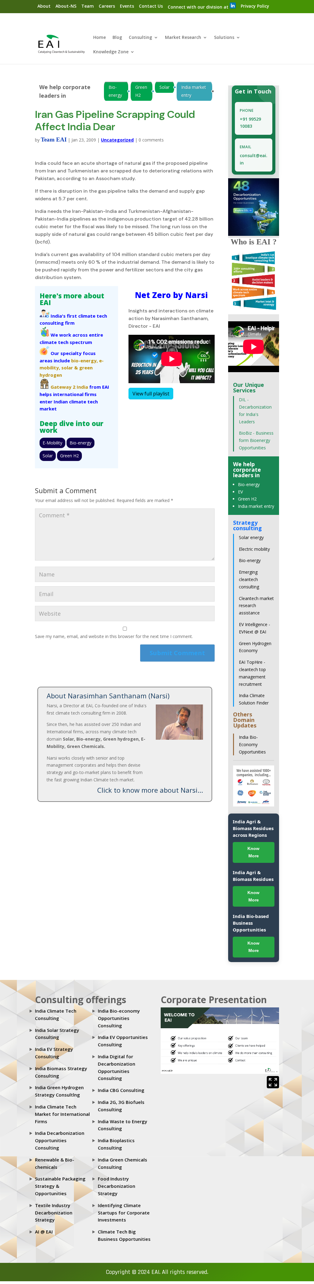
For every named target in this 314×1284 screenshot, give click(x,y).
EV (240, 492)
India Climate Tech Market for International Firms (62, 1114)
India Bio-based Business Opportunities (251, 923)
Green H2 (141, 91)
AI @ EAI (44, 1232)
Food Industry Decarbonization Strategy (116, 1186)
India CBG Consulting (121, 1090)
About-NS (66, 6)
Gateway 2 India (69, 387)
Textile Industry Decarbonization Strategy (53, 1212)
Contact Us (151, 6)
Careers (107, 6)
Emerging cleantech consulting (249, 579)
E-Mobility (52, 443)
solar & (69, 367)
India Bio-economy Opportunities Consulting (119, 1018)
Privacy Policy (255, 6)
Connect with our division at (199, 7)
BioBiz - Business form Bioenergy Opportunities (256, 440)
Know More (253, 852)
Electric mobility (254, 549)
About (44, 6)
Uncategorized (117, 140)
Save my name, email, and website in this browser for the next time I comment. (114, 636)
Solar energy (251, 537)
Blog (117, 37)
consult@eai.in (253, 159)
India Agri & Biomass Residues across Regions (253, 828)
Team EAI (54, 139)
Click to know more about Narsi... (150, 790)
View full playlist (150, 393)
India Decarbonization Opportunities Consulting (59, 1140)
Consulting (140, 37)
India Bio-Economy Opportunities (252, 744)
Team (87, 6)
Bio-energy (115, 91)
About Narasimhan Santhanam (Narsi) (108, 695)
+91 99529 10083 (250, 122)
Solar (164, 87)
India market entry (193, 91)
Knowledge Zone (110, 52)
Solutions (224, 37)
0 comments (151, 140)
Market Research (183, 37)
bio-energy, (84, 360)
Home (99, 37)
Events (127, 6)
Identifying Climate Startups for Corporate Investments (124, 1212)
